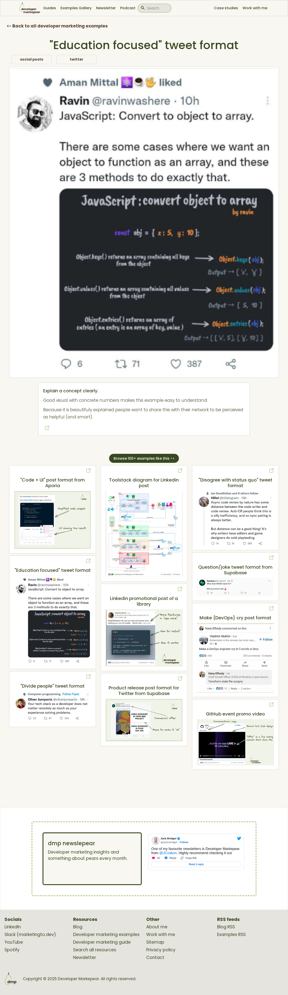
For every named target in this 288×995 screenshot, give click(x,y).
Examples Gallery (76, 8)
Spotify (12, 950)
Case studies (226, 8)
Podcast (127, 8)
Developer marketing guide (102, 942)
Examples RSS (231, 934)
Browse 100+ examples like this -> (144, 458)
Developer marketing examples (106, 934)
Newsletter (106, 8)
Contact (155, 957)
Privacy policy (161, 950)
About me (156, 927)
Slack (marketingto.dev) (30, 934)
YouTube (13, 942)
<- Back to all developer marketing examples (57, 26)
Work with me (255, 8)
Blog (77, 927)
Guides (49, 8)
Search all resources (94, 950)
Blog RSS (226, 927)
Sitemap (155, 942)
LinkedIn (12, 927)
